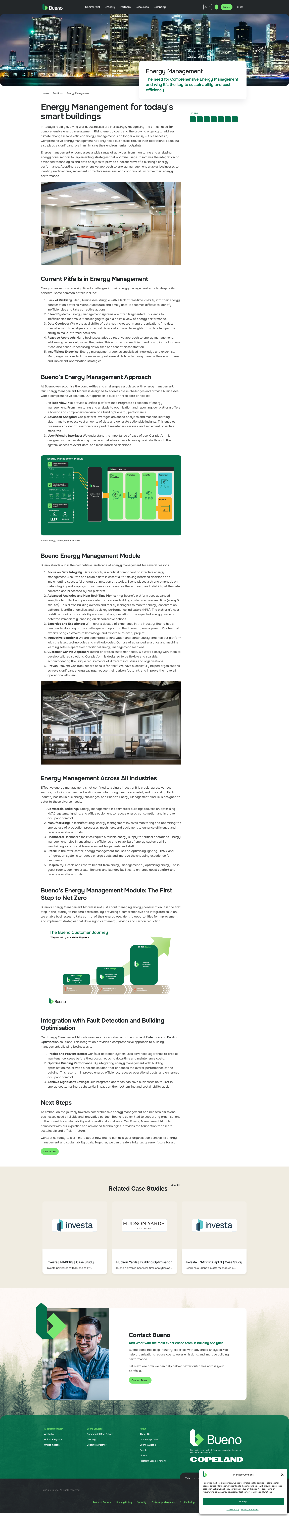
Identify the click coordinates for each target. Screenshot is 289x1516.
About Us (145, 1434)
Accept (243, 1501)
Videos (143, 1455)
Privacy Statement (250, 1509)
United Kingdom (53, 1439)
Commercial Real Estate (100, 1434)
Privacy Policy (124, 1502)
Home (45, 93)
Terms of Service (102, 1502)
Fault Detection (149, 1037)
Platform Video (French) (153, 1460)
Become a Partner (96, 1444)
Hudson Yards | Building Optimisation (144, 1262)
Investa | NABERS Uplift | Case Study (214, 1262)
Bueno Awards (148, 1444)
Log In (240, 7)
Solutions (58, 93)
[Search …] (216, 7)
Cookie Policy (233, 1509)
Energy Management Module (67, 391)
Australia (49, 1434)
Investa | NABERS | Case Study (69, 1262)
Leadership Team (149, 1439)
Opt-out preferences (163, 1502)
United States (52, 1444)
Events (143, 1450)
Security (141, 1502)
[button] (282, 1474)
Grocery (91, 1439)
